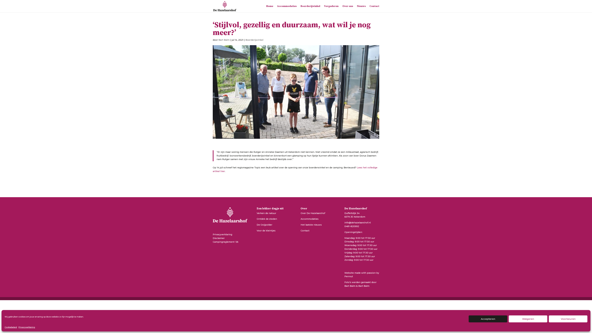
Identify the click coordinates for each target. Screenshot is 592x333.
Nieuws (361, 6)
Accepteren (488, 318)
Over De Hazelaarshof (313, 213)
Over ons (347, 6)
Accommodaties (287, 6)
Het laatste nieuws (311, 224)
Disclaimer (219, 238)
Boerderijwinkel (310, 6)
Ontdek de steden (267, 219)
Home (269, 6)
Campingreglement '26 (225, 241)
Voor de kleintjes (266, 230)
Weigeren (528, 318)
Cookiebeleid (11, 327)
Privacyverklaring (26, 327)
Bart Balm (224, 40)
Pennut (348, 276)
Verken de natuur (266, 213)
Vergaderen (331, 6)
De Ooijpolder (264, 224)
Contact (374, 6)
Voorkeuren (568, 318)
